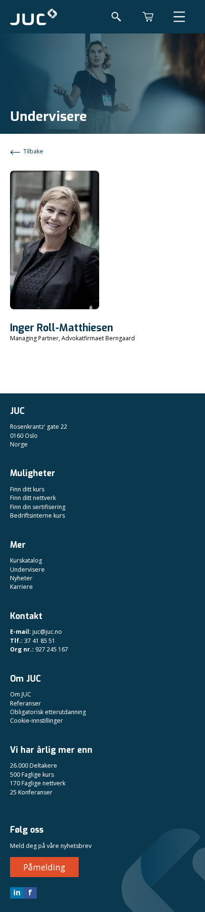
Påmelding (44, 867)
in (16, 892)
